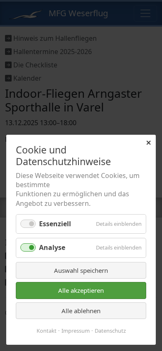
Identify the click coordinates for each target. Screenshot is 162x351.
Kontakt (46, 330)
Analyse (52, 247)
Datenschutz (110, 330)
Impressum (75, 330)
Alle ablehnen (81, 311)
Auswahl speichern (81, 270)
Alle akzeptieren (81, 290)
